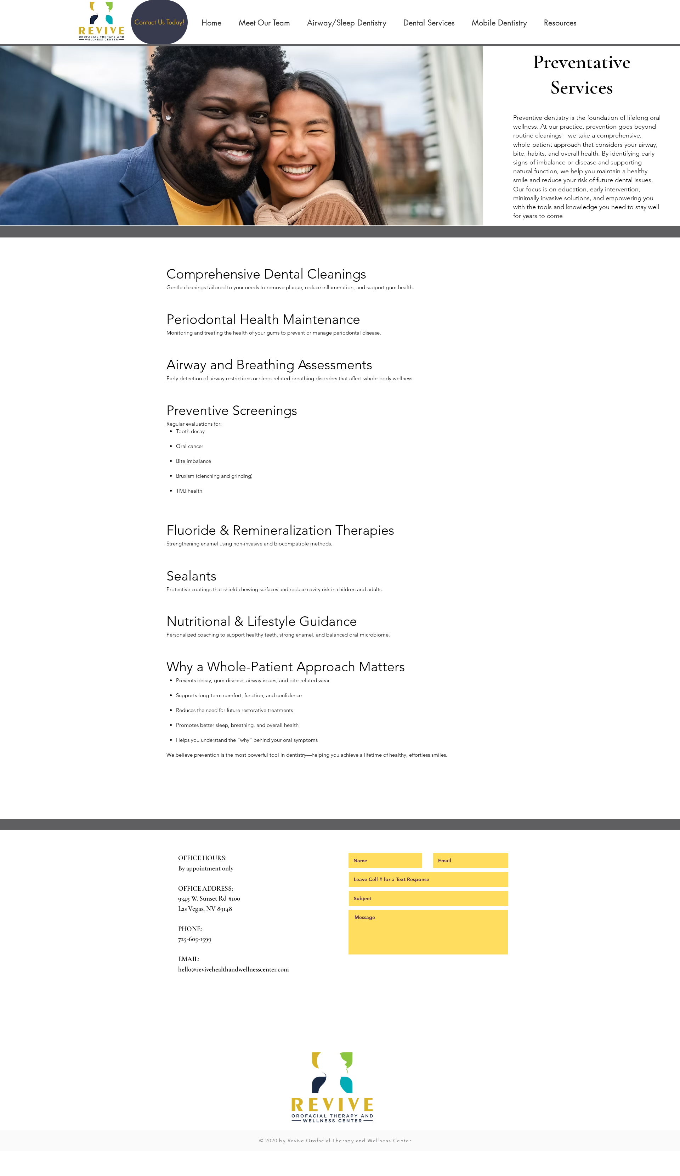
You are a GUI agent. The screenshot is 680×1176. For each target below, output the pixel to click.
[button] (159, 22)
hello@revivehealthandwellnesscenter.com (233, 969)
